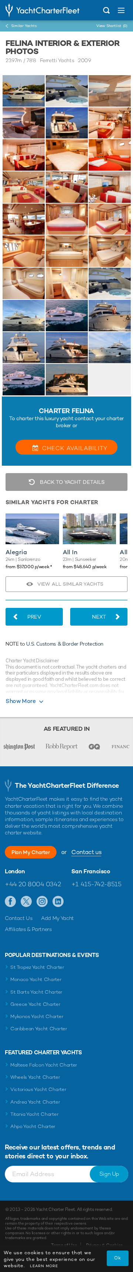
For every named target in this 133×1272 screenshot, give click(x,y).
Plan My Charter (30, 852)
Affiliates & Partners (28, 929)
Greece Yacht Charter (35, 1004)
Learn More (44, 1265)
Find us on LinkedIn (58, 902)
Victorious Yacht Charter (38, 1089)
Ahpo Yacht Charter (32, 1126)
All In (70, 552)
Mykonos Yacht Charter (36, 1016)
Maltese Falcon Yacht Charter (43, 1065)
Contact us (86, 852)
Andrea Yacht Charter (35, 1102)
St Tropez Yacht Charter (37, 967)
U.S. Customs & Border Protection (64, 643)
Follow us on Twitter (26, 902)
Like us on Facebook (10, 902)
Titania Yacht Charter (34, 1114)
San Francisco (90, 871)
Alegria (16, 552)
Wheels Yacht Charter (35, 1077)
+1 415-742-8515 (96, 884)
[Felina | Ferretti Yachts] (23, 91)
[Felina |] (66, 91)
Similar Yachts (24, 25)
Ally (126, 552)
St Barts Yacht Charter (36, 992)
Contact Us (19, 918)
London (15, 871)
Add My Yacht (57, 918)
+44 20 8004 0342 (33, 884)
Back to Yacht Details (71, 482)
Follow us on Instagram (42, 902)
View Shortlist (111, 25)
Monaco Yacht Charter (36, 979)
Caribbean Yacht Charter (38, 1028)
